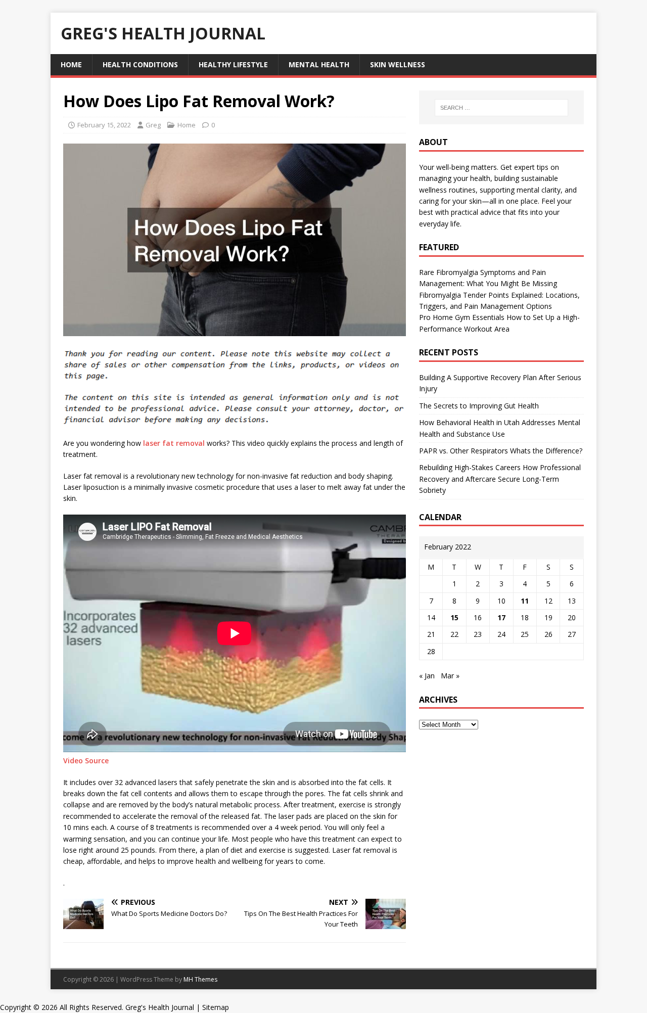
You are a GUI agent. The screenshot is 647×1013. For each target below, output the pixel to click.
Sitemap (215, 1007)
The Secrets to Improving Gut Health (479, 405)
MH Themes (200, 979)
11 (525, 601)
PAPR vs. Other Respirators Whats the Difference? (500, 450)
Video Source (86, 760)
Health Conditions (140, 64)
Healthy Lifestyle (233, 64)
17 (501, 617)
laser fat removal (174, 443)
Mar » (450, 675)
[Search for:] (501, 107)
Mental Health (319, 64)
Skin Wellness (397, 64)
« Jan (427, 675)
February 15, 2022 (104, 124)
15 (454, 617)
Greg (153, 124)
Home (71, 64)
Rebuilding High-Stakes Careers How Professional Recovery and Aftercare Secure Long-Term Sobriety (500, 479)
